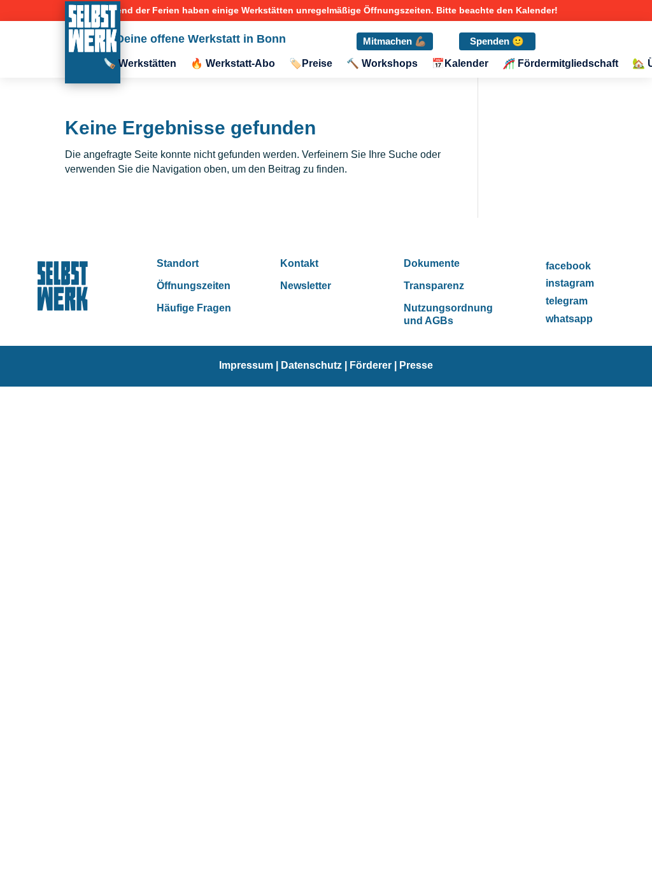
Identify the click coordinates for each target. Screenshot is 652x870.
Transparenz (434, 285)
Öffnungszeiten (193, 285)
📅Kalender (460, 64)
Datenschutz (311, 365)
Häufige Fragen (194, 308)
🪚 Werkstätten (139, 64)
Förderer (372, 365)
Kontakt (299, 263)
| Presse (413, 365)
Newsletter (305, 285)
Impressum (246, 365)
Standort (178, 263)
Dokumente (432, 263)
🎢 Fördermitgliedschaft (560, 64)
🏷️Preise (310, 64)
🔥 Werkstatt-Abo (232, 64)
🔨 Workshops (382, 64)
